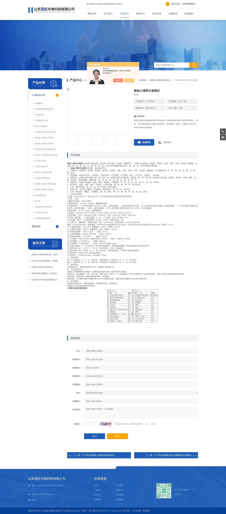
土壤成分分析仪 (41, 212)
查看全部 (36, 226)
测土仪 (37, 201)
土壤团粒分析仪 (41, 120)
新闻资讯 (119, 490)
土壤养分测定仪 (41, 166)
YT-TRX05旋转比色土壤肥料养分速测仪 (172, 455)
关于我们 (108, 13)
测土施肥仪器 (40, 195)
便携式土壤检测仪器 (43, 172)
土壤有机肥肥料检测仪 (44, 109)
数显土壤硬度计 (41, 126)
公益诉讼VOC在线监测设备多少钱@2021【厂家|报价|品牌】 (46, 280)
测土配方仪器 (40, 161)
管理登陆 (146, 511)
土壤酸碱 (38, 103)
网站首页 (92, 13)
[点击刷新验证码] (105, 424)
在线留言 (173, 13)
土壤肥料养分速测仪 (43, 207)
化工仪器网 (136, 511)
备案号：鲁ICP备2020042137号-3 (96, 511)
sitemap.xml (116, 511)
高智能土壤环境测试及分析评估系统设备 (46, 149)
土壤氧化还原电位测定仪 (45, 132)
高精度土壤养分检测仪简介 (42, 267)
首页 (96, 485)
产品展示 (97, 490)
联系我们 (189, 13)
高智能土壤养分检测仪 (44, 138)
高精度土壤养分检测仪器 (45, 184)
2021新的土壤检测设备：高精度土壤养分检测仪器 (46, 261)
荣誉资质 (119, 495)
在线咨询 (146, 142)
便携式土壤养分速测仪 (44, 143)
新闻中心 (140, 13)
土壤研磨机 (39, 115)
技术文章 (156, 13)
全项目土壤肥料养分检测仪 (46, 155)
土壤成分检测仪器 (42, 178)
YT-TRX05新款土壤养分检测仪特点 (98, 455)
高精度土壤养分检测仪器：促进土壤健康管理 (46, 254)
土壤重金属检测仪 (42, 218)
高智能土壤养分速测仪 (44, 189)
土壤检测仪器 (38, 95)
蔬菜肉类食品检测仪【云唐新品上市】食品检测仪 (46, 273)
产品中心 (124, 13)
